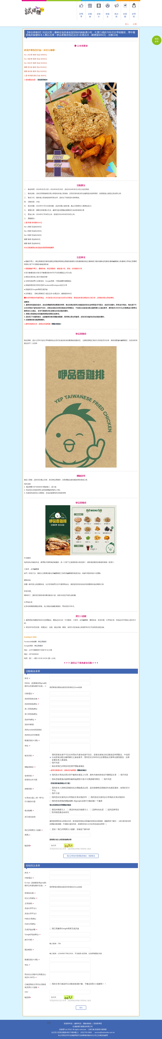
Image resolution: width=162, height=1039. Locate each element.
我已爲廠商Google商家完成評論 (65, 929)
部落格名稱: (30, 893)
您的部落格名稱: (31, 699)
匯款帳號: (29, 950)
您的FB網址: (30, 720)
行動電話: (29, 694)
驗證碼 (27, 846)
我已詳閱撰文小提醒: (33, 830)
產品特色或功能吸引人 (78, 810)
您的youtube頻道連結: (33, 730)
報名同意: (29, 756)
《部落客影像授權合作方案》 (60, 783)
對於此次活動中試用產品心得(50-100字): (35, 975)
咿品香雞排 (42, 642)
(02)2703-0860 (86, 1032)
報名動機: (29, 811)
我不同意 (56, 763)
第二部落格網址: (31, 709)
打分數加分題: (30, 801)
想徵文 (107, 15)
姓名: (27, 678)
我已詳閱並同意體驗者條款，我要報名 (81, 856)
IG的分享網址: (30, 924)
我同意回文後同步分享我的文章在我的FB (69, 797)
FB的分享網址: (30, 919)
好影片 (99, 15)
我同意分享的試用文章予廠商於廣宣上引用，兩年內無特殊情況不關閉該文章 (84, 775)
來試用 (116, 15)
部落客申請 (68, 1023)
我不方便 (56, 793)
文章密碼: (29, 903)
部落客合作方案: (31, 780)
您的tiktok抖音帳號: (32, 735)
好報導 (81, 15)
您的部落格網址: (31, 704)
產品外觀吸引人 (58, 810)
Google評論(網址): (32, 934)
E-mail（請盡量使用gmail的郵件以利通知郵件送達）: (35, 884)
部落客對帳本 (43, 80)
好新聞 (125, 15)
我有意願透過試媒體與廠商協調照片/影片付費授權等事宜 (76, 779)
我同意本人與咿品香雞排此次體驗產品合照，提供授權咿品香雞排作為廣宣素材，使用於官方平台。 (91, 789)
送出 (81, 1008)
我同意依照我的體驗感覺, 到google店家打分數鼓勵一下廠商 (77, 801)
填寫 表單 (157, 40)
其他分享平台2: (31, 913)
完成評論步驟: (30, 929)
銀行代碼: (29, 940)
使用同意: (29, 776)
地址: (27, 746)
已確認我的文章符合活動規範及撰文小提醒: (35, 985)
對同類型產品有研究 (60, 812)
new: (26, 992)
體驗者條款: (30, 767)
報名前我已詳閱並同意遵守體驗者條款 (68, 766)
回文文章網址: (30, 898)
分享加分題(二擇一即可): (34, 798)
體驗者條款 (87, 1023)
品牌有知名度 (98, 810)
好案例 (90, 15)
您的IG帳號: (29, 724)
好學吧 (134, 15)
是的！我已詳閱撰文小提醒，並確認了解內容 (71, 829)
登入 (127, 24)
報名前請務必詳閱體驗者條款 (60, 805)
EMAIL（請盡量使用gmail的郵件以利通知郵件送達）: (36, 684)
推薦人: (27, 835)
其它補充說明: (30, 817)
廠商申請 (77, 1023)
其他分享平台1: (31, 908)
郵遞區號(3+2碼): (32, 740)
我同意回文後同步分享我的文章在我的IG (108, 797)
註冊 (135, 24)
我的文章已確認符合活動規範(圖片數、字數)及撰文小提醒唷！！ (79, 984)
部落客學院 (98, 1023)
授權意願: (29, 789)
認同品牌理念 (113, 810)
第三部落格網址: (31, 714)
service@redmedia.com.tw (105, 1032)
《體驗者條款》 (56, 324)
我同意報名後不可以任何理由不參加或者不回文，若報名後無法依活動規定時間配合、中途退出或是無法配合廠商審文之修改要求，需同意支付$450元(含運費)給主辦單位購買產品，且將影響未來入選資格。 (91, 757)
